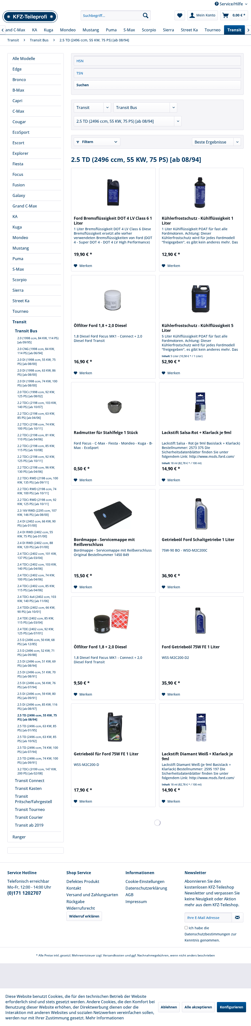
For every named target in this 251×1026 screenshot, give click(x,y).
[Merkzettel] (180, 15)
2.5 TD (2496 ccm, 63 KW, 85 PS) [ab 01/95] (36, 728)
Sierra (18, 290)
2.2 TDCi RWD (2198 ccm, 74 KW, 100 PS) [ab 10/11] (36, 491)
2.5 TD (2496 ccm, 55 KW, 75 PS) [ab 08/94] (37, 717)
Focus (18, 174)
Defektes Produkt (82, 881)
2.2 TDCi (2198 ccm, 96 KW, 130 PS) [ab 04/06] (36, 469)
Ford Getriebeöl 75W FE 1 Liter (191, 647)
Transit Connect (29, 780)
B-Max (18, 90)
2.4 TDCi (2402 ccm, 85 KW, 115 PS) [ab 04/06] (36, 588)
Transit (19, 322)
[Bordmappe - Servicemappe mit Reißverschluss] (113, 514)
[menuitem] (116, 15)
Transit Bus (26, 331)
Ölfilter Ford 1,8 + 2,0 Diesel (100, 325)
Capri (17, 100)
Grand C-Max (25, 206)
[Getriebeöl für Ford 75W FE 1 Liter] (113, 728)
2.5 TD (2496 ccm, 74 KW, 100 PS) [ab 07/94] (37, 750)
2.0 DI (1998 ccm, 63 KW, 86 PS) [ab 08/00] (36, 372)
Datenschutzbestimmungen (207, 934)
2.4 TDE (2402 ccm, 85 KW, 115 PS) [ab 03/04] (35, 620)
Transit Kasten (28, 788)
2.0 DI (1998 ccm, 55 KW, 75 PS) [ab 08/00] (36, 362)
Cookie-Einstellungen (145, 881)
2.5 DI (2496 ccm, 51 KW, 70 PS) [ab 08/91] (36, 674)
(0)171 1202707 (24, 893)
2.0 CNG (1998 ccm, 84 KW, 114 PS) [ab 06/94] (36, 351)
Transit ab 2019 (29, 825)
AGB (129, 894)
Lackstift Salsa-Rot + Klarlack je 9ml (196, 432)
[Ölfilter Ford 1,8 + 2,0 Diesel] (113, 300)
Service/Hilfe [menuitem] (231, 4)
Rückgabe (75, 901)
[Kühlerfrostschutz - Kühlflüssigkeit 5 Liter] (201, 300)
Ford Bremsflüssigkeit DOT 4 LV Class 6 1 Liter (113, 221)
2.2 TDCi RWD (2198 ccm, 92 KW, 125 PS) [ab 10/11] (36, 502)
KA (15, 216)
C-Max (18, 111)
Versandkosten (113, 955)
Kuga (17, 227)
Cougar (19, 121)
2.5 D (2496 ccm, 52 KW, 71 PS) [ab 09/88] (36, 653)
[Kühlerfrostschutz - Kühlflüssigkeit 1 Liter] (201, 192)
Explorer (20, 153)
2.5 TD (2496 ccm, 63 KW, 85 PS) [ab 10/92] (36, 739)
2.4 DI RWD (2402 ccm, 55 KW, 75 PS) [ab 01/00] (35, 534)
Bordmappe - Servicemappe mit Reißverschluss (104, 542)
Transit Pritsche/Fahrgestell (33, 799)
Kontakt (73, 888)
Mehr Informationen (105, 1018)
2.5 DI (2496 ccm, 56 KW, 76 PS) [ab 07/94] (36, 685)
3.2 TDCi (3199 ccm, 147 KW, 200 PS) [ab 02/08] (37, 771)
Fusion (19, 185)
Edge (17, 69)
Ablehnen (169, 1007)
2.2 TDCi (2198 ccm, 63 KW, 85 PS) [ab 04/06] (36, 415)
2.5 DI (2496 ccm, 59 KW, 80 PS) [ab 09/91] (36, 696)
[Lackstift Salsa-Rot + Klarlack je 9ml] (201, 407)
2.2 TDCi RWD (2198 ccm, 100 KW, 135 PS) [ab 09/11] (37, 480)
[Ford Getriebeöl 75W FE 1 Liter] (201, 621)
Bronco (19, 79)
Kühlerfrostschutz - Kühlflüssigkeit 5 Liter (197, 328)
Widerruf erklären (84, 916)
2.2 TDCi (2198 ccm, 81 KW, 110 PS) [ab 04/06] (36, 437)
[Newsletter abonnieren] (237, 917)
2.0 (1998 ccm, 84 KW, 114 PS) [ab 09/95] (38, 340)
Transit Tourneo (30, 809)
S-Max (18, 269)
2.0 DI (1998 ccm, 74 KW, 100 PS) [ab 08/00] (37, 383)
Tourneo (20, 311)
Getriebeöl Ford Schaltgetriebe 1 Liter (198, 539)
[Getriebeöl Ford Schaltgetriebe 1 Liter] (201, 514)
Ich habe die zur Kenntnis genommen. (211, 934)
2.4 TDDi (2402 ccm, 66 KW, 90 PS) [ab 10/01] (36, 609)
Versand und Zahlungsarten (92, 894)
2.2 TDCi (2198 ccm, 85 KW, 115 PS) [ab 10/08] (36, 448)
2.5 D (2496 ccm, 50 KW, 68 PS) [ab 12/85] (36, 642)
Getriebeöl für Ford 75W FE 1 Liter (106, 754)
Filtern (87, 141)
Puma (18, 258)
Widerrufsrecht (80, 908)
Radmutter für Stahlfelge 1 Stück (106, 432)
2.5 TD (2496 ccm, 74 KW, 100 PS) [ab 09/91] (37, 760)
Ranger (19, 837)
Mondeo (20, 237)
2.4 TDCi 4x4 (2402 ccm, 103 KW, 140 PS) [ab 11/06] (36, 599)
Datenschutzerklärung (146, 888)
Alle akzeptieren (198, 1007)
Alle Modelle (24, 58)
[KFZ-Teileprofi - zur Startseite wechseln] (30, 17)
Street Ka (21, 300)
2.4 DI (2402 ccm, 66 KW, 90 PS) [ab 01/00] (36, 523)
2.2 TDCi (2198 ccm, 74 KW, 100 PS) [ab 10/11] (36, 426)
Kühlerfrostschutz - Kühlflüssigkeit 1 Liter (197, 221)
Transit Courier (29, 817)
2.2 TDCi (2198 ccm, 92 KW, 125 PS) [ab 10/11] (36, 459)
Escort (18, 142)
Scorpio (20, 279)
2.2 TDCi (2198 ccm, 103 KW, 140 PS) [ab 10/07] (37, 405)
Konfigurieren (231, 1007)
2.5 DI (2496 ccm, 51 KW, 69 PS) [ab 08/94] (36, 663)
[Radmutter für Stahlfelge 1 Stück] (113, 407)
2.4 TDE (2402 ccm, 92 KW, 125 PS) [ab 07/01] (35, 631)
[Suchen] (145, 15)
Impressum (136, 901)
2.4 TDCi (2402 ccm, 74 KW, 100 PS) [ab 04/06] (36, 577)
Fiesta (18, 164)
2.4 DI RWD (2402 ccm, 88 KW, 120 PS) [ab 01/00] (35, 545)
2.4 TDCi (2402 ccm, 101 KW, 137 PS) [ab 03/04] (37, 556)
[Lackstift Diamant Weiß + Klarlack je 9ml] (201, 728)
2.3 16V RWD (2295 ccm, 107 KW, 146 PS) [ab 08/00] (37, 512)
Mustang (21, 248)
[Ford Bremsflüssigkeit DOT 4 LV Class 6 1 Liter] (113, 192)
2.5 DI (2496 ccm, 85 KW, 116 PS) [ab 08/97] (37, 706)
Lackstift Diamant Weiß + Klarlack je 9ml (197, 756)
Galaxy (19, 195)
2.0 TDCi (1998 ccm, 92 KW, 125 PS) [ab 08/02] (36, 394)
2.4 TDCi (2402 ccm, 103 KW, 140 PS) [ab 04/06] (37, 566)
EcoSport (21, 132)
